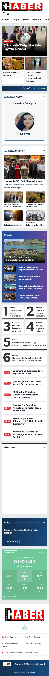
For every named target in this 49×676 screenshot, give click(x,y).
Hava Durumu (10, 637)
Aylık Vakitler (11, 597)
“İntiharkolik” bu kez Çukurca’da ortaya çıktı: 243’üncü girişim (16, 313)
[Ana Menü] (8, 14)
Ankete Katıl (12, 541)
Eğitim (25, 19)
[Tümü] (44, 523)
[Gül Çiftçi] (24, 121)
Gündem (10, 447)
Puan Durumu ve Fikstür (10, 645)
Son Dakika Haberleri (13, 653)
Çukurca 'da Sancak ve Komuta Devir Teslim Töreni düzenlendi (27, 359)
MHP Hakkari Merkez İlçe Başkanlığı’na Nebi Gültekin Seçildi (29, 344)
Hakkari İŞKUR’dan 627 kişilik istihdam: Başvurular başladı (17, 329)
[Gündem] (44, 447)
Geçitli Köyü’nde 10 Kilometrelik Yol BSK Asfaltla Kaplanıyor (28, 421)
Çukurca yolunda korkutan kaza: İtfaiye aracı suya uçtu (40, 313)
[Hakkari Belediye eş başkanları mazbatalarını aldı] (10, 268)
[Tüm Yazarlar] (44, 97)
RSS (8, 664)
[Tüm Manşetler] (44, 151)
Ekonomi (36, 19)
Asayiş (5, 19)
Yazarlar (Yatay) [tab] (14, 97)
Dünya (15, 19)
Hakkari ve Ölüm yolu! (24, 103)
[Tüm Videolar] (44, 235)
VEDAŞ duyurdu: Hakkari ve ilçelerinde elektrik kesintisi (41, 329)
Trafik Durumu (34, 637)
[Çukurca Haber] (22, 6)
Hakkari (13, 307)
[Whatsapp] (24, 627)
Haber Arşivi (34, 653)
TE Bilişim (31, 672)
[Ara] (4, 14)
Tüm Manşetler (35, 643)
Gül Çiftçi (24, 134)
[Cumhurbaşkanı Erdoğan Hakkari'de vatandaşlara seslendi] (10, 287)
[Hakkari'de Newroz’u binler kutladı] (10, 278)
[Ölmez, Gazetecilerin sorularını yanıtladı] (10, 296)
